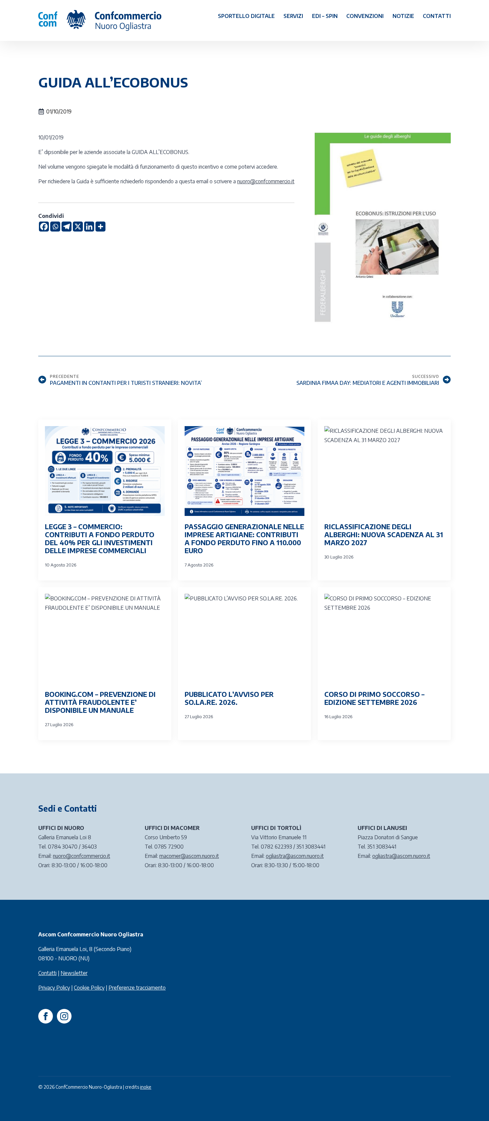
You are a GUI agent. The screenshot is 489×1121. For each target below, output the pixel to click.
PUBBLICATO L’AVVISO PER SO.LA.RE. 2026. (229, 698)
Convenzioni (365, 16)
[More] (100, 227)
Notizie (403, 16)
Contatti (437, 16)
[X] (78, 227)
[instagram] (64, 1016)
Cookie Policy (89, 987)
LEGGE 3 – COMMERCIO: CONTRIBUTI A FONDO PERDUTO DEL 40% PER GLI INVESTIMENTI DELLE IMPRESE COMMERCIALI (99, 539)
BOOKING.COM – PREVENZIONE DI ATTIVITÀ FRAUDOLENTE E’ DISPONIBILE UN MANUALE (100, 702)
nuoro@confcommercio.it (265, 181)
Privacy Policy (54, 987)
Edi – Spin (325, 16)
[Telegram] (67, 227)
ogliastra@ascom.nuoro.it (295, 856)
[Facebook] (44, 227)
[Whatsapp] (55, 227)
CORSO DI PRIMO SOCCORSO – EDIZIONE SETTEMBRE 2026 (374, 698)
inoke (145, 1087)
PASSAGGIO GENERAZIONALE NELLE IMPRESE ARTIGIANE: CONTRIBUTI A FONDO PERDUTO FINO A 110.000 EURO (244, 539)
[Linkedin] (89, 227)
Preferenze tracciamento (137, 987)
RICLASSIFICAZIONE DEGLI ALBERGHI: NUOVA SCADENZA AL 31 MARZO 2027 (383, 535)
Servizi (293, 16)
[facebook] (45, 1016)
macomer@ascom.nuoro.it (189, 856)
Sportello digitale (246, 16)
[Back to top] (472, 1104)
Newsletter (74, 973)
